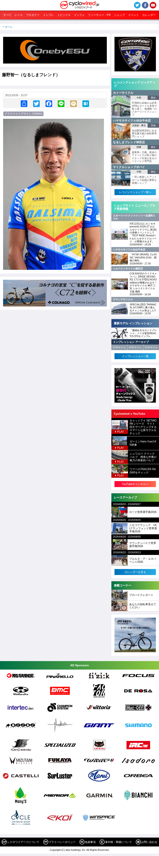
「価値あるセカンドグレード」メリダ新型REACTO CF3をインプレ (143, 333)
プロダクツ (33, 15)
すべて (7, 15)
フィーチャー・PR (99, 15)
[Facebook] (49, 103)
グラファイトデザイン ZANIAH (23, 113)
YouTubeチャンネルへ (135, 484)
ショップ (119, 15)
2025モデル (135, 347)
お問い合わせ (149, 842)
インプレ (48, 15)
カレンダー (149, 15)
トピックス (64, 15)
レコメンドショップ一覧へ (135, 192)
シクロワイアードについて (23, 842)
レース (19, 15)
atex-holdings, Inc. (75, 850)
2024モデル (151, 347)
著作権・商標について (118, 842)
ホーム (8, 26)
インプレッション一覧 (135, 356)
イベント (133, 15)
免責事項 (90, 842)
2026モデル (119, 347)
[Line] (61, 103)
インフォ (79, 15)
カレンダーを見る (135, 572)
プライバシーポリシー (62, 842)
